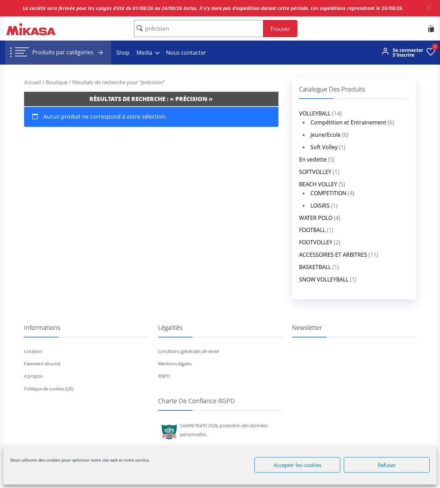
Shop (123, 52)
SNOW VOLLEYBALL (324, 279)
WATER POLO (315, 218)
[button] (429, 7)
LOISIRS (320, 205)
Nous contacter (186, 52)
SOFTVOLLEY (315, 172)
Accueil (32, 82)
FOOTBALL (312, 230)
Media (144, 52)
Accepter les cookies (297, 465)
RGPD (164, 376)
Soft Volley (324, 147)
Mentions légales (175, 364)
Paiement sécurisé (42, 364)
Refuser (387, 465)
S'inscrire (403, 55)
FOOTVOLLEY (315, 242)
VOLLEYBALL (315, 113)
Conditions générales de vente (188, 351)
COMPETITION (328, 193)
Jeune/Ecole (325, 134)
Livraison (33, 351)
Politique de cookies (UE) (49, 389)
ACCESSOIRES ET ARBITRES (333, 254)
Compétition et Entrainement (348, 122)
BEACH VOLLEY (318, 184)
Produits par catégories (63, 52)
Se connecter (408, 50)
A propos (33, 376)
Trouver (280, 29)
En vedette (313, 159)
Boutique (56, 82)
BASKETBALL (315, 267)
